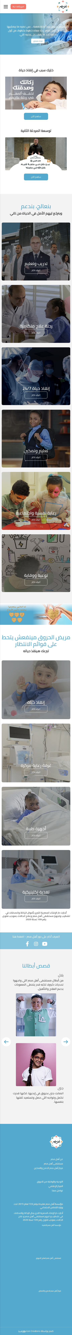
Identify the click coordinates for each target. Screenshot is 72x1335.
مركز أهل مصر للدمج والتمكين (48, 1168)
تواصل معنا (57, 1190)
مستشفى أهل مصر (53, 1163)
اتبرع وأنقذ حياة (18, 6)
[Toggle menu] (5, 7)
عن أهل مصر (57, 1159)
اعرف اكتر (36, 270)
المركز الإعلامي (55, 1186)
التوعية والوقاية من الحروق (50, 1181)
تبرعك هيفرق (38, 41)
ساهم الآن (36, 116)
